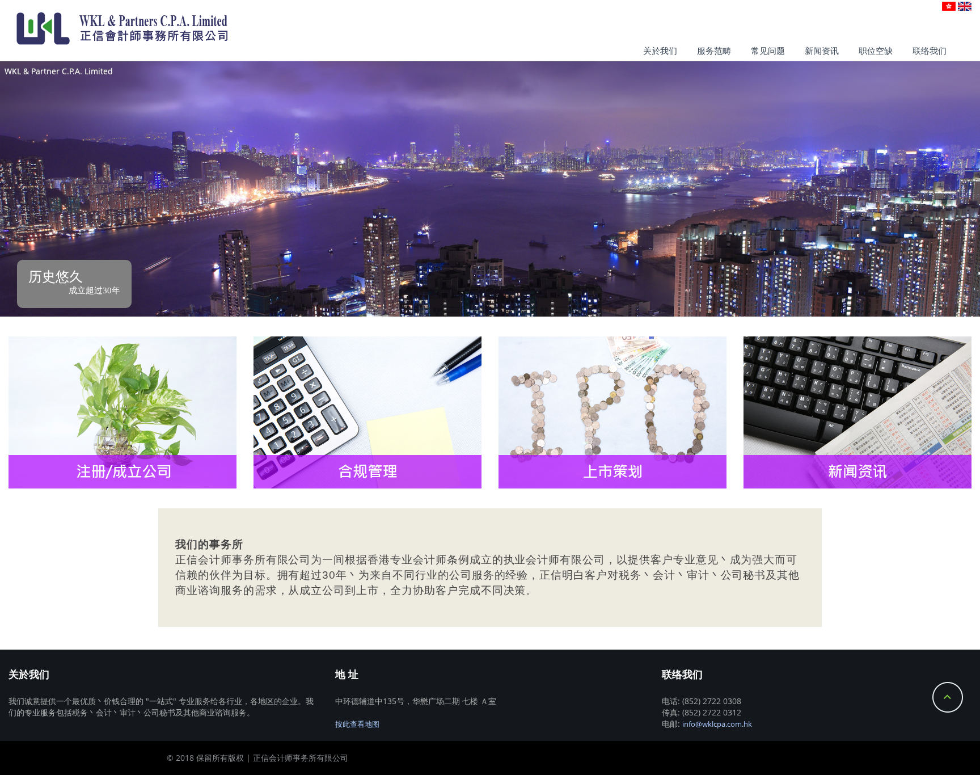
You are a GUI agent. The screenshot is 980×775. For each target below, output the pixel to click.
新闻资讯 (822, 51)
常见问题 (768, 51)
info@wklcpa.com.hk (717, 724)
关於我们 (660, 51)
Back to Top (947, 697)
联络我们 (930, 51)
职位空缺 (876, 51)
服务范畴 (714, 51)
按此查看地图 (357, 724)
